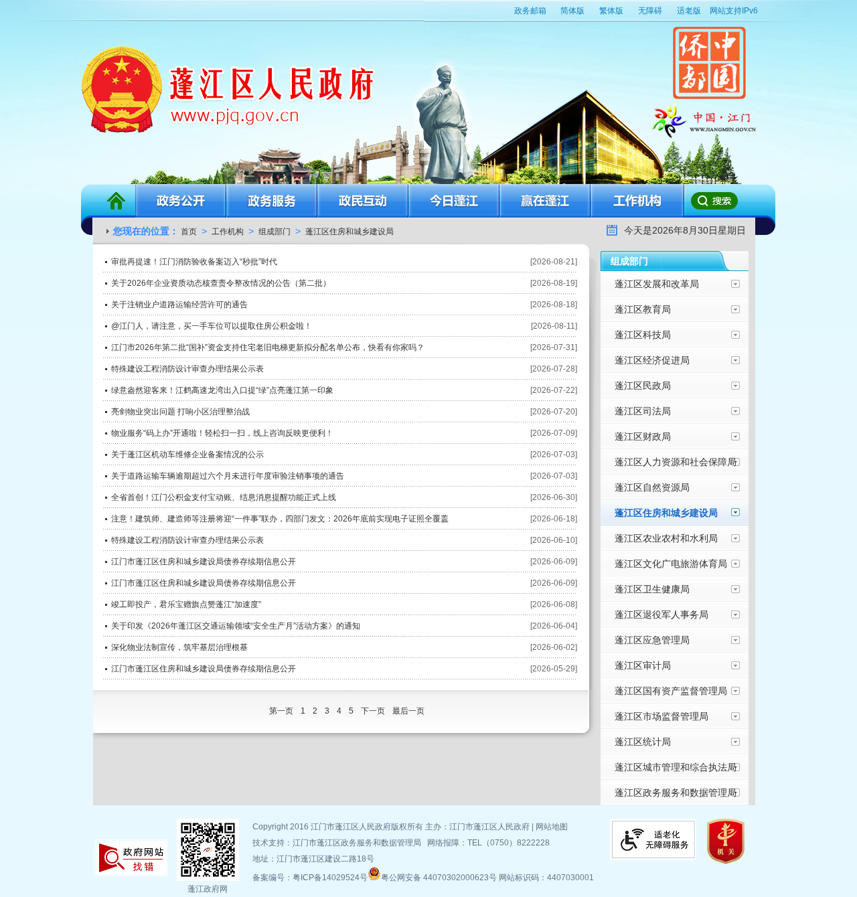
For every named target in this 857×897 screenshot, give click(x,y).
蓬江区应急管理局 (652, 640)
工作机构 (638, 201)
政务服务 (271, 201)
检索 (713, 201)
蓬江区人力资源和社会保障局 (675, 462)
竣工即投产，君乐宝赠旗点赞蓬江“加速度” (186, 604)
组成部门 (274, 231)
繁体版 (611, 10)
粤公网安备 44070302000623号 (440, 877)
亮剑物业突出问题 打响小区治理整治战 (180, 411)
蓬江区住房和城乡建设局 (349, 231)
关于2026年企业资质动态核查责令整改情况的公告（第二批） (221, 283)
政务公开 (180, 201)
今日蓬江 (453, 201)
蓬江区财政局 (643, 436)
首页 (115, 201)
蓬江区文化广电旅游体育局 (671, 563)
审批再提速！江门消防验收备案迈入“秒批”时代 (194, 261)
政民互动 (362, 201)
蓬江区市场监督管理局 (661, 716)
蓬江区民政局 (643, 385)
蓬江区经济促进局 (652, 360)
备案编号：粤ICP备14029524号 (310, 877)
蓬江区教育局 (643, 309)
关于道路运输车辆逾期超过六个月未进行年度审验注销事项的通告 (227, 476)
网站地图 (552, 826)
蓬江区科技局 (643, 334)
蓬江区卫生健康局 (652, 589)
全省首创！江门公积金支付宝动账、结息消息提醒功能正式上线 (223, 497)
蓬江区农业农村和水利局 (666, 538)
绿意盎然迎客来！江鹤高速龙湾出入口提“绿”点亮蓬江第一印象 (222, 390)
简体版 (572, 10)
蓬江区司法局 (643, 411)
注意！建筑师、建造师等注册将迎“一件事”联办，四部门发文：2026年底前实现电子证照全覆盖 (280, 518)
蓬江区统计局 (643, 741)
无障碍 (650, 10)
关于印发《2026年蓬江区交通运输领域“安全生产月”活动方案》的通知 (235, 626)
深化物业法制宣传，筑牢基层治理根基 (179, 647)
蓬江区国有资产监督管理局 (671, 690)
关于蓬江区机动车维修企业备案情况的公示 (187, 454)
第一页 (282, 711)
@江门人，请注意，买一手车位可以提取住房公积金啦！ (211, 326)
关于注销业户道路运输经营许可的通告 (179, 304)
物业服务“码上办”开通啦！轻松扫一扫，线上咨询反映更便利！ (222, 433)
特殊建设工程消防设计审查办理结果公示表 (187, 369)
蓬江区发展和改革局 (657, 283)
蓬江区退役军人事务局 (661, 614)
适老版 (689, 10)
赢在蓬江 (545, 201)
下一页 (374, 711)
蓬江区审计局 (643, 665)
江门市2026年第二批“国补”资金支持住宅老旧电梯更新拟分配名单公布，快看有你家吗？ (267, 347)
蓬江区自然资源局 (652, 487)
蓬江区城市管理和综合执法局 (675, 767)
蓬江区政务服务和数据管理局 (675, 792)
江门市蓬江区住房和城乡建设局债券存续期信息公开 (203, 561)
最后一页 (408, 711)
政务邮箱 (530, 10)
